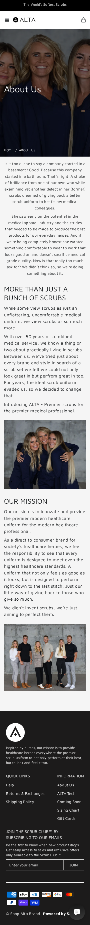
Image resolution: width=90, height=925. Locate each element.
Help (10, 785)
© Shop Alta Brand (23, 913)
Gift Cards (66, 818)
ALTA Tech (66, 793)
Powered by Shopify (62, 913)
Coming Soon (69, 801)
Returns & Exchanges (25, 793)
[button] (8, 20)
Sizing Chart (68, 810)
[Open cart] (83, 19)
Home (9, 150)
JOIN (74, 865)
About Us (65, 785)
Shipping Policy (20, 801)
